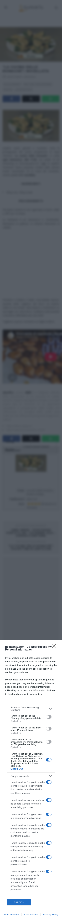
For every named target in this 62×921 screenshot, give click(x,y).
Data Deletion (11, 914)
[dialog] (31, 780)
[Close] (55, 647)
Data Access (31, 914)
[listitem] (31, 708)
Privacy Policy (50, 914)
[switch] (48, 717)
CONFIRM (19, 902)
